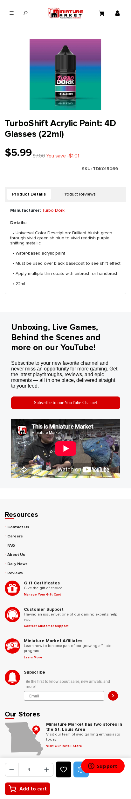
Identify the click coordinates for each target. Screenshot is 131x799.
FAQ (11, 545)
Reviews (15, 573)
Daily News (17, 564)
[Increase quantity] (46, 769)
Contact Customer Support (46, 626)
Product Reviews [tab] (79, 194)
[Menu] (11, 13)
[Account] (118, 13)
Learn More (33, 657)
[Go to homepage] (65, 13)
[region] (65, 74)
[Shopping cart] (102, 13)
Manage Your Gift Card (42, 594)
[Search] (25, 13)
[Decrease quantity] (11, 769)
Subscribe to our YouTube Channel (65, 402)
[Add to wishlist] (64, 769)
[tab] (29, 194)
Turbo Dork (53, 210)
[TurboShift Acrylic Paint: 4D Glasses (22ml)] (65, 74)
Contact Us (18, 527)
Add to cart (33, 789)
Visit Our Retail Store (64, 746)
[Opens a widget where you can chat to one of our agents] (103, 767)
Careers (15, 536)
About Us (16, 554)
